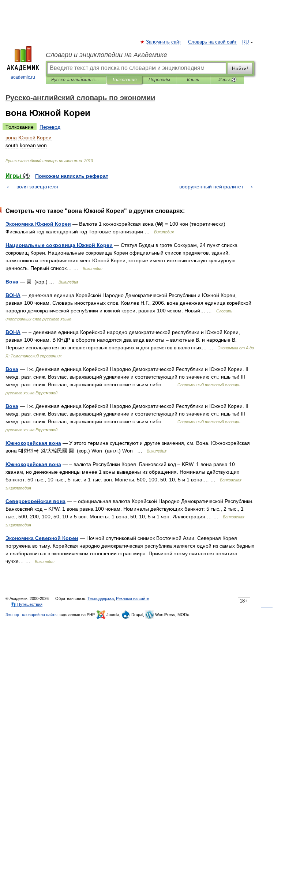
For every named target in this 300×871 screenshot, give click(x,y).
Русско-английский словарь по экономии (76, 79)
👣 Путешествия (26, 604)
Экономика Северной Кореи (41, 538)
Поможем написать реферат (71, 176)
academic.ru (23, 77)
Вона (11, 282)
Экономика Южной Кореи (38, 224)
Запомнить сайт (164, 42)
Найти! (240, 68)
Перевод (50, 127)
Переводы (159, 79)
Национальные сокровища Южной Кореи (59, 245)
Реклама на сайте (132, 598)
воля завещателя (37, 186)
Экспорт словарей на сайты (31, 614)
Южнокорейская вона (33, 443)
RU (245, 42)
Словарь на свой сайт (212, 42)
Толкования (124, 79)
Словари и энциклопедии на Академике (106, 55)
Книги (193, 79)
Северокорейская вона (35, 501)
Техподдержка (100, 598)
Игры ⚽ (227, 79)
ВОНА (12, 295)
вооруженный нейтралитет (211, 186)
